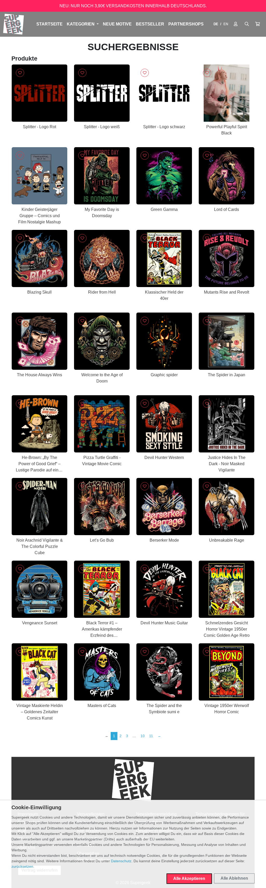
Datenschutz (121, 861)
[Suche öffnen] (247, 24)
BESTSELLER (150, 24)
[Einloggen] (236, 24)
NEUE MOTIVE (117, 24)
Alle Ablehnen (234, 878)
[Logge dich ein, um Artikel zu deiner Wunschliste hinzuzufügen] (20, 73)
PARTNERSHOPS (186, 24)
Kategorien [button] (81, 24)
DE (216, 24)
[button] (257, 24)
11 (151, 736)
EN (225, 24)
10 (143, 736)
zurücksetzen (22, 866)
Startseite (49, 24)
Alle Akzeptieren (189, 878)
